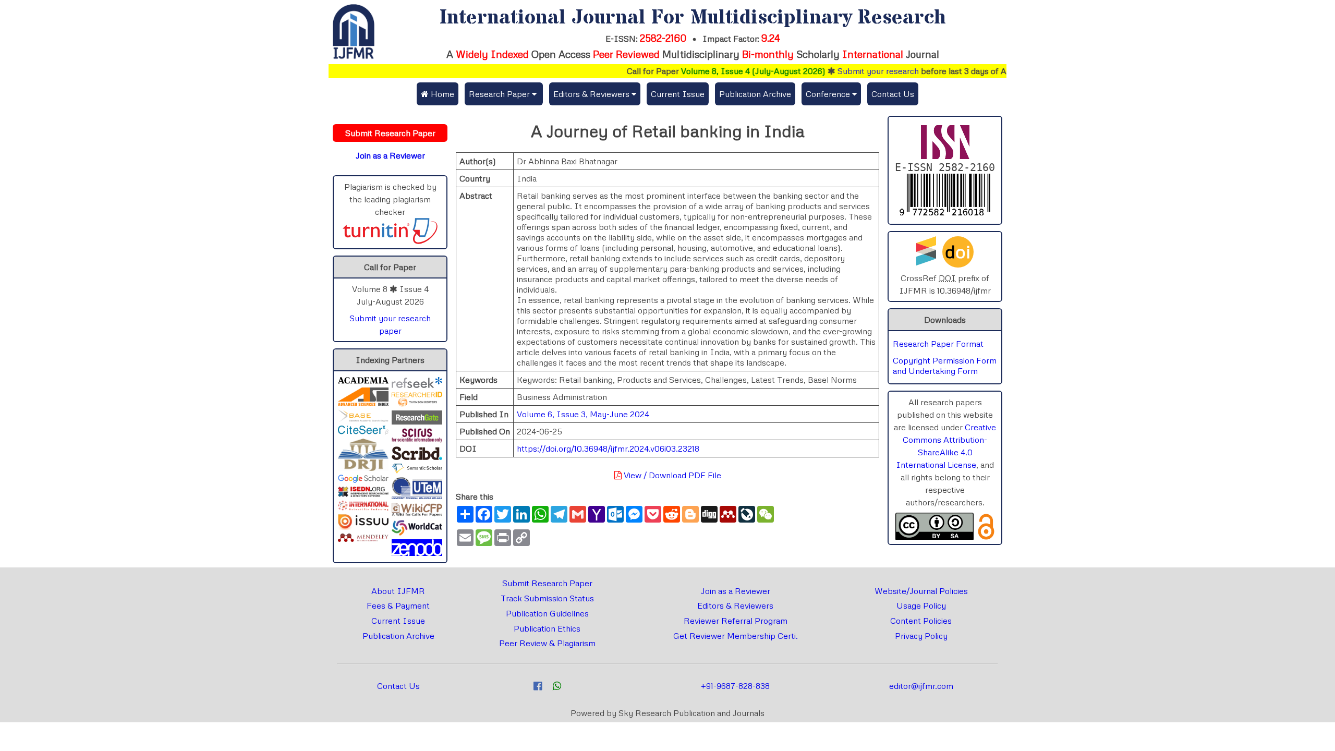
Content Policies (921, 620)
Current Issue (678, 94)
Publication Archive (755, 94)
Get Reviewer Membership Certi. (735, 636)
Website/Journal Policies (921, 591)
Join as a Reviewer (735, 591)
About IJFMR (398, 591)
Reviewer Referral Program (735, 620)
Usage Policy (921, 605)
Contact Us (892, 94)
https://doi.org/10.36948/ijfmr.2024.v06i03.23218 (608, 448)
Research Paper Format (938, 343)
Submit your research (858, 71)
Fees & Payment (398, 605)
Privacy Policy (921, 636)
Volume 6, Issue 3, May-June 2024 (583, 414)
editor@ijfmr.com (921, 686)
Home (441, 94)
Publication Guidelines (547, 613)
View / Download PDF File (671, 475)
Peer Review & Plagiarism (547, 643)
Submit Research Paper (547, 583)
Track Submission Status (547, 598)
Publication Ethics (547, 628)
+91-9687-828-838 (735, 686)
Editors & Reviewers (735, 605)
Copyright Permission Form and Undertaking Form (945, 365)
